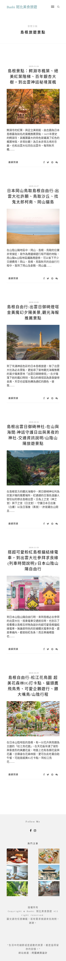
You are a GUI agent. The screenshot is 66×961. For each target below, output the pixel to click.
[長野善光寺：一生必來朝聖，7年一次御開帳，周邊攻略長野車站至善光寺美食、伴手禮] (48, 873)
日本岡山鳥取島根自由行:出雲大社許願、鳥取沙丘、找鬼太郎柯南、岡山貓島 (33, 196)
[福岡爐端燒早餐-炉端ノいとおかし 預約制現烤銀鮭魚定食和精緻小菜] (17, 856)
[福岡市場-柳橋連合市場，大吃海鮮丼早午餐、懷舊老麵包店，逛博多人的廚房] (48, 856)
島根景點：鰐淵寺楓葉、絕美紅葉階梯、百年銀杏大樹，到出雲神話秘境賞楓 (33, 76)
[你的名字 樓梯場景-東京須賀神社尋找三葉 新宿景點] (48, 889)
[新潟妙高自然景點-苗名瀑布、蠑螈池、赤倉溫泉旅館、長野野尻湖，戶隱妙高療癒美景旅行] (17, 889)
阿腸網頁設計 (40, 953)
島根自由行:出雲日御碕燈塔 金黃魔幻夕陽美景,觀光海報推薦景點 (33, 312)
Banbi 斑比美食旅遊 (22, 7)
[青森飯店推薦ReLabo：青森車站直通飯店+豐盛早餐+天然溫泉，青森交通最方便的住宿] (17, 873)
